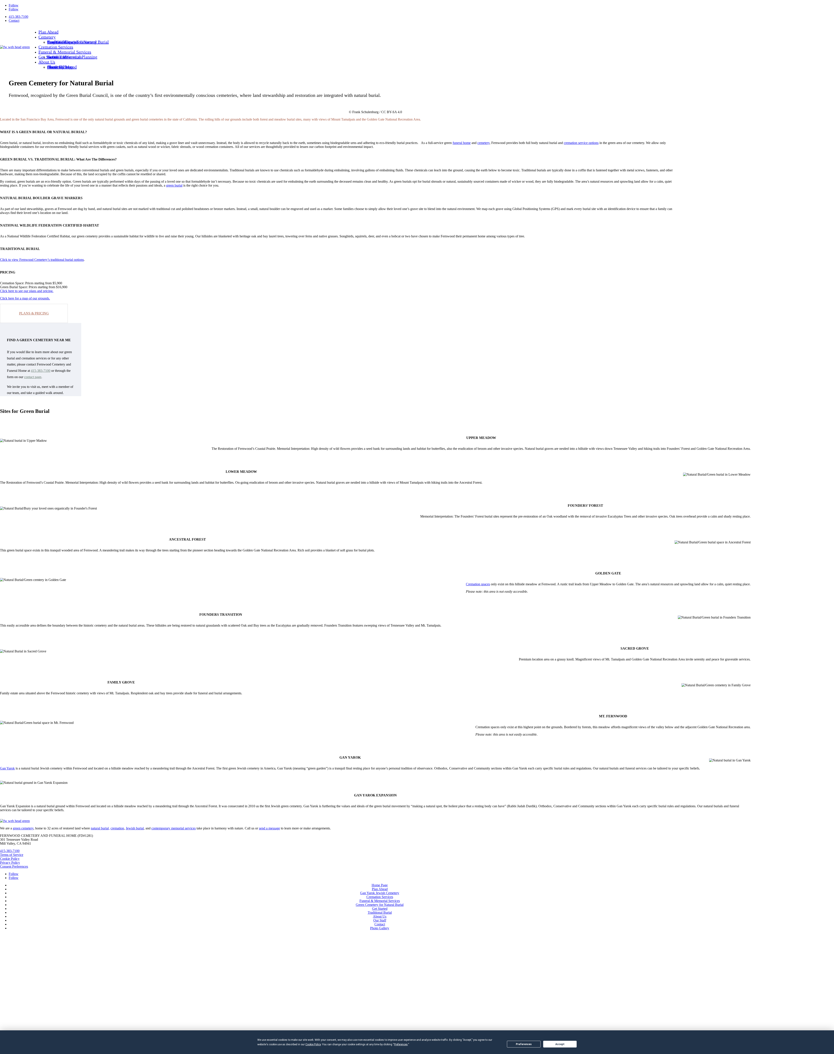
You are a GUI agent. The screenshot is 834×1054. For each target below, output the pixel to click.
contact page (32, 377)
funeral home (462, 143)
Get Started (48, 57)
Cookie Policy (10, 858)
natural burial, (100, 828)
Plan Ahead (48, 32)
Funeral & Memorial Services (64, 52)
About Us (46, 62)
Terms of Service (11, 855)
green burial (174, 185)
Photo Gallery (59, 67)
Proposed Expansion (65, 42)
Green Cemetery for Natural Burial (380, 905)
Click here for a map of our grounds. (25, 298)
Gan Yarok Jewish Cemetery (379, 893)
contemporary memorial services (173, 828)
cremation (117, 828)
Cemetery (47, 37)
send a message (269, 828)
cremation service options (581, 143)
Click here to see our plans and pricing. (26, 291)
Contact (14, 20)
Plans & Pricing (34, 313)
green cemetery (23, 828)
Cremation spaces (478, 584)
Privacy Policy (10, 862)
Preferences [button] (401, 1044)
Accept (559, 1044)
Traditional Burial (380, 912)
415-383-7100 (18, 16)
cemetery (483, 143)
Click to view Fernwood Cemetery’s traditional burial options (42, 259)
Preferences (524, 1044)
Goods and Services (64, 57)
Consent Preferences (14, 866)
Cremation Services (55, 47)
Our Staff (379, 920)
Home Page (380, 885)
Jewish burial (135, 828)
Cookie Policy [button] (313, 1044)
